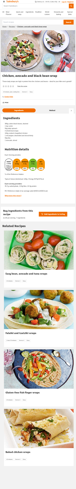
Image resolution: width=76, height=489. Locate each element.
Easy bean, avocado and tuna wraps (26, 273)
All (3, 12)
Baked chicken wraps (18, 452)
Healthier (38, 12)
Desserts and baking (58, 13)
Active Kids (8, 97)
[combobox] (35, 6)
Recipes (12, 26)
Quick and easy (19, 13)
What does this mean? (13, 196)
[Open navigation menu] (4, 1)
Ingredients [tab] (19, 110)
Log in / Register (68, 2)
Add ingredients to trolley (54, 214)
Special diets (70, 13)
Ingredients (30, 12)
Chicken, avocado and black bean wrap (32, 26)
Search (68, 22)
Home (4, 26)
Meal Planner (8, 13)
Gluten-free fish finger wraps (23, 392)
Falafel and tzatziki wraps (21, 333)
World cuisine (47, 13)
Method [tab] (52, 110)
